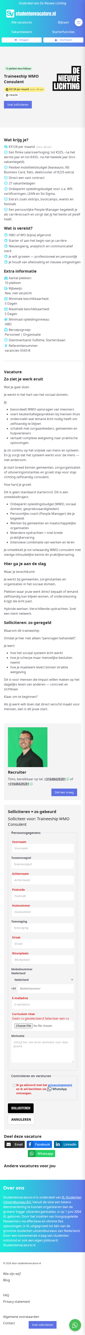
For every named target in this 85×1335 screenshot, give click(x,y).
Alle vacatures (21, 22)
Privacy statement (16, 1301)
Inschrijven (65, 40)
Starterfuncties (63, 32)
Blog (6, 1280)
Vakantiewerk (21, 32)
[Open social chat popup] (75, 1325)
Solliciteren (20, 1108)
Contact (9, 1323)
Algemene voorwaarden (21, 1317)
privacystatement (60, 1085)
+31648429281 (55, 779)
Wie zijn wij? (12, 1274)
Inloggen (24, 40)
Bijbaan (63, 22)
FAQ (6, 1295)
